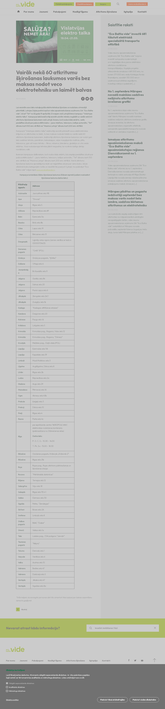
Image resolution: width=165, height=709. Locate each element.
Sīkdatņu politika (12, 700)
